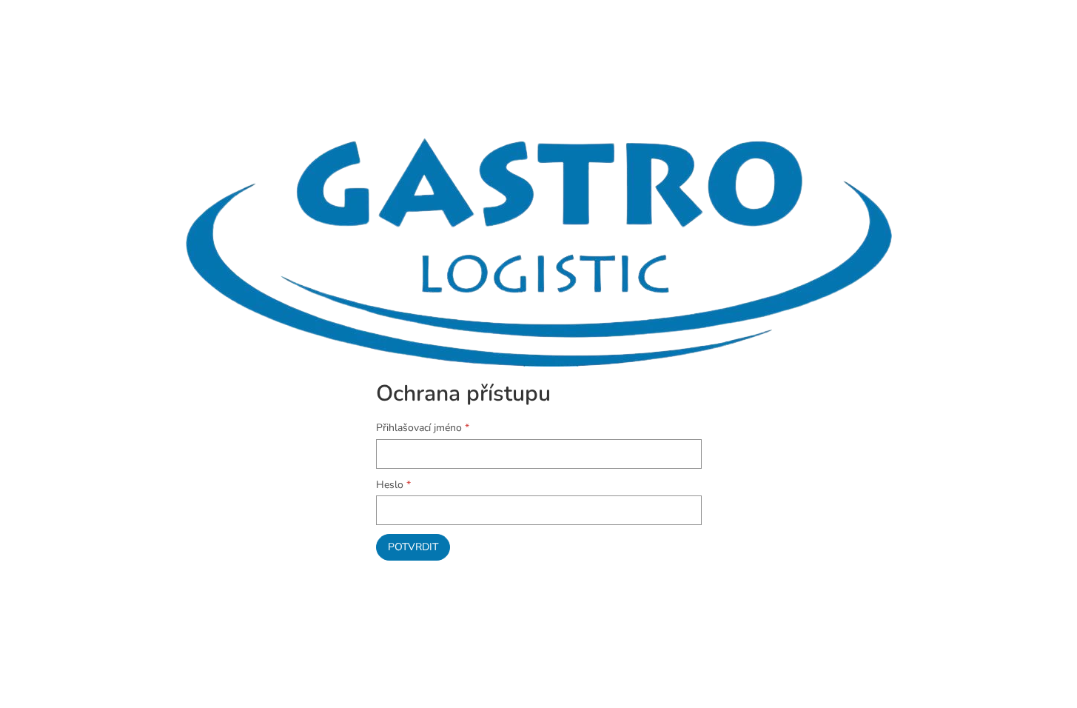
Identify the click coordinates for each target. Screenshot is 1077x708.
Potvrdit (413, 547)
